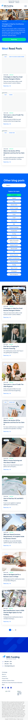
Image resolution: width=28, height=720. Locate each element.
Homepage (4, 672)
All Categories (14, 195)
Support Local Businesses (14, 258)
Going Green (14, 237)
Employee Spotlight (14, 227)
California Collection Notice (8, 680)
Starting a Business (14, 255)
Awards (14, 198)
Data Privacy (14, 220)
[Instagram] (5, 688)
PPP (14, 251)
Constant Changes (14, 208)
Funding (14, 233)
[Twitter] (8, 688)
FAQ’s (3, 684)
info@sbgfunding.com (10, 665)
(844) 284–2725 (11, 2)
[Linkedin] (11, 688)
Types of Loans (14, 268)
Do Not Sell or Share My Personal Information (12, 682)
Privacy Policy (5, 678)
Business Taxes (14, 204)
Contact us (17, 2)
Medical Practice (14, 245)
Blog (14, 201)
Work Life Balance (14, 274)
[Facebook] (2, 688)
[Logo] (7, 6)
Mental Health (14, 248)
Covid (14, 214)
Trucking (14, 264)
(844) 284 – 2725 (8, 661)
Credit (14, 217)
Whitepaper (14, 271)
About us (4, 674)
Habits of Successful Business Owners (14, 241)
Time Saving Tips (14, 261)
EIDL (14, 224)
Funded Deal (14, 230)
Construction (14, 211)
